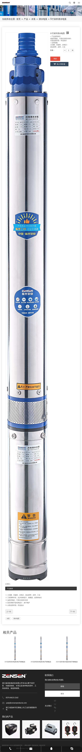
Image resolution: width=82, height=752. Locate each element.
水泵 (8, 618)
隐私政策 (35, 745)
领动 (40, 745)
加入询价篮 (61, 64)
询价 (55, 59)
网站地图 (28, 745)
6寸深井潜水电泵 (67, 662)
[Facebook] (55, 711)
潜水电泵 (16, 618)
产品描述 (10, 588)
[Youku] (55, 704)
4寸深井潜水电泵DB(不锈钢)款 (15, 662)
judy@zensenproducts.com (16, 703)
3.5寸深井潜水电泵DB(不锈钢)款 (41, 662)
